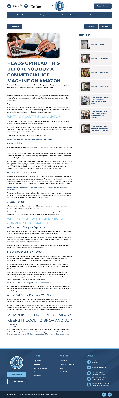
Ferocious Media (52, 394)
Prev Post (91, 26)
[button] (103, 6)
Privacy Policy (11, 394)
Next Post (105, 26)
